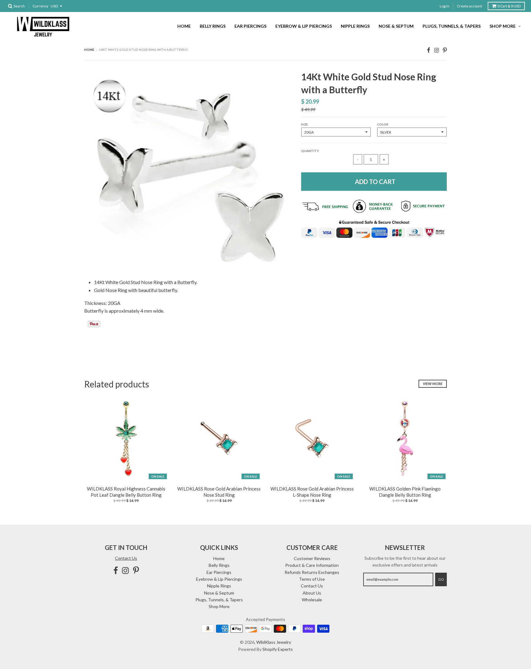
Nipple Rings (355, 26)
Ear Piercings (250, 26)
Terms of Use (312, 579)
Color (382, 124)
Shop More (503, 26)
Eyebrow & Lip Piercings (303, 26)
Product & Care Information (312, 565)
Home (184, 26)
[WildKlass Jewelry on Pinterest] (445, 50)
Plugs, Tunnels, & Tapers (452, 26)
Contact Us (126, 558)
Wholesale (312, 599)
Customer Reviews (312, 558)
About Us (312, 592)
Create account (469, 6)
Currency (40, 6)
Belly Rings (213, 26)
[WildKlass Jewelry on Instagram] (436, 50)
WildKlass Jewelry (273, 642)
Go (441, 579)
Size (304, 124)
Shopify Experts (277, 649)
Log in (444, 6)
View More (432, 384)
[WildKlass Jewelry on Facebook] (428, 50)
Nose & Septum (396, 26)
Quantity (310, 151)
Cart (509, 6)
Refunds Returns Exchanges (312, 572)
